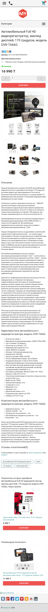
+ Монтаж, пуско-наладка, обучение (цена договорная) (25, 62)
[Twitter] (5, 52)
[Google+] (8, 599)
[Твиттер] (17, 599)
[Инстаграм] (36, 599)
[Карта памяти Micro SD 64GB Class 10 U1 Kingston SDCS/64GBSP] (24, 503)
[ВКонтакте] (3, 52)
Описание (6, 182)
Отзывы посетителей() (14, 447)
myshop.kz (7, 608)
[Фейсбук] (13, 599)
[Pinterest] (22, 599)
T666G (38, 461)
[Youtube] (31, 599)
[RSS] (27, 599)
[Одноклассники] (8, 52)
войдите (4, 455)
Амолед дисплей (22, 466)
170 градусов (7, 466)
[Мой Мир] (10, 52)
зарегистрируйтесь (35, 453)
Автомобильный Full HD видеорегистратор (17, 461)
